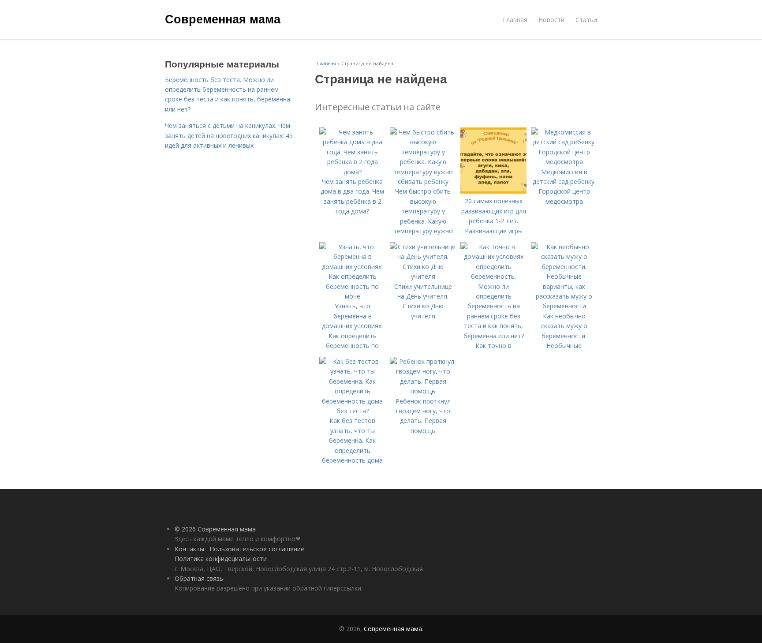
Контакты (189, 549)
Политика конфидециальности (221, 558)
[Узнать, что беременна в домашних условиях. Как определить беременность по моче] (352, 296)
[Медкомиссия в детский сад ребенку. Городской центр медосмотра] (564, 161)
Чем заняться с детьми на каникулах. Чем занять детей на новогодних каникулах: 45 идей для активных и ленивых (229, 135)
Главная (515, 19)
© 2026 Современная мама (215, 529)
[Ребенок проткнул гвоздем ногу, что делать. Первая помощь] (423, 391)
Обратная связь (199, 578)
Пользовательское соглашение (256, 549)
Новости (551, 19)
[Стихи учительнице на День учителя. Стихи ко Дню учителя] (423, 276)
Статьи (586, 19)
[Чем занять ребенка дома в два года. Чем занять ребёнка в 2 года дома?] (352, 172)
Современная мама (222, 18)
